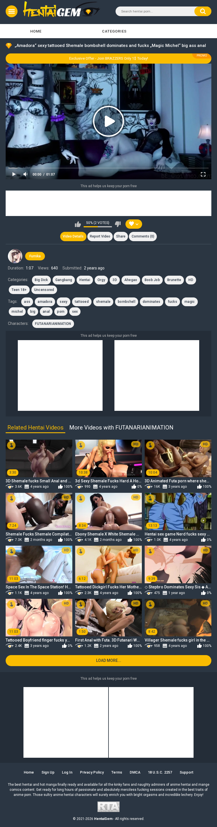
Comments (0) (143, 236)
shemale (103, 302)
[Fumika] (15, 256)
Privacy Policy (92, 772)
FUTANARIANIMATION (53, 324)
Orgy (101, 280)
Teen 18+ (19, 290)
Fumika (35, 256)
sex (75, 312)
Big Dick (41, 280)
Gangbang (63, 280)
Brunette (174, 280)
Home (36, 31)
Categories (114, 31)
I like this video (78, 224)
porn (60, 312)
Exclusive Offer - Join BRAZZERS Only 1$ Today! (108, 58)
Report (100, 236)
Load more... (108, 660)
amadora (45, 302)
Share (120, 236)
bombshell (126, 302)
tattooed (82, 302)
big (32, 312)
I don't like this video (118, 224)
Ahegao (130, 280)
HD (190, 280)
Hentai (84, 280)
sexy (63, 302)
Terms (116, 772)
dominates (151, 302)
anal (46, 312)
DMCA (135, 772)
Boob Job (152, 280)
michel (17, 312)
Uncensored (44, 290)
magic (190, 302)
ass (27, 302)
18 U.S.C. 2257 (160, 772)
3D (114, 280)
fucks (172, 302)
